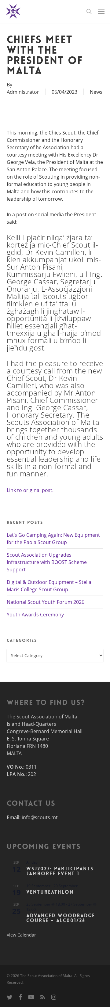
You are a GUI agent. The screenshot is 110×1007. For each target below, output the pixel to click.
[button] (101, 11)
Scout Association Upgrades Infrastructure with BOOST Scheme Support (47, 562)
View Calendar (21, 935)
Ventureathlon (50, 892)
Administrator (23, 92)
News (96, 92)
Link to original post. (30, 490)
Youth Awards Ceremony (35, 614)
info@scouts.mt (40, 817)
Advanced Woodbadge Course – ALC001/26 (60, 918)
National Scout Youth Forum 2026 (45, 602)
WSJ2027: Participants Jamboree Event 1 (60, 871)
